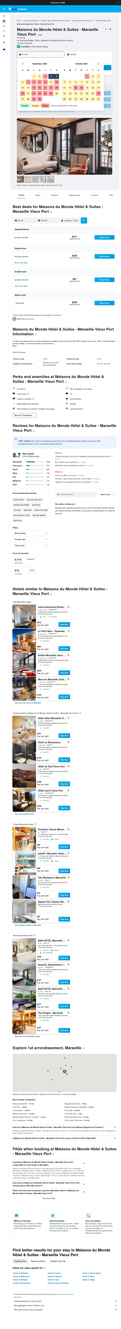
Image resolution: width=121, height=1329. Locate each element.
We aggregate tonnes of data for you (29, 1305)
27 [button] (23, 99)
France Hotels (28, 21)
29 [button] (34, 99)
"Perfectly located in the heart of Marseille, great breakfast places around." (84, 457)
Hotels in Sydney (54, 1276)
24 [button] (45, 93)
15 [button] (34, 87)
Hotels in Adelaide (20, 1273)
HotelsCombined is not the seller (27, 1301)
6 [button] (22, 82)
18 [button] (51, 87)
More (15, 346)
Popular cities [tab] (20, 1261)
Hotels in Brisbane (20, 1279)
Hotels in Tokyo (88, 1279)
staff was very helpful (21, 505)
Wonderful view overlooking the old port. (74, 465)
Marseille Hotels (101, 21)
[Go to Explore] (4, 36)
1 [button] (34, 76)
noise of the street (41, 510)
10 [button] (45, 82)
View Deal (64, 624)
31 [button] (98, 99)
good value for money (22, 515)
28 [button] (28, 99)
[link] (28, 702)
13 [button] (23, 87)
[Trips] (4, 42)
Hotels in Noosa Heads (91, 1273)
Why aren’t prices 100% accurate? (28, 1309)
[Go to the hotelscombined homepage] (18, 9)
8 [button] (34, 82)
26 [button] (57, 93)
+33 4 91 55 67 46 (24, 43)
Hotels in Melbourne (21, 1276)
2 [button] (39, 76)
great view (27, 510)
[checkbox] (24, 561)
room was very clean (34, 499)
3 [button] (45, 76)
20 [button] (23, 93)
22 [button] (34, 93)
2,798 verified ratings (39, 46)
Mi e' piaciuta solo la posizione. (70, 462)
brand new (18, 520)
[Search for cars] (4, 26)
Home (19, 21)
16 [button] (40, 87)
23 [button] (40, 93)
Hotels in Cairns (54, 1273)
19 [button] (57, 87)
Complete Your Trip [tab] (57, 1261)
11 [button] (51, 82)
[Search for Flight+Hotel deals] (4, 31)
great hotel (36, 505)
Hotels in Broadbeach (22, 1283)
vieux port (17, 510)
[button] (118, 2)
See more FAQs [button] (49, 1198)
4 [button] (51, 76)
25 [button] (51, 93)
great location (19, 499)
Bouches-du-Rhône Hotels (80, 21)
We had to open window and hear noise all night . (77, 478)
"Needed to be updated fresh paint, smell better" (77, 482)
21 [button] (28, 93)
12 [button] (57, 82)
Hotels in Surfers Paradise (58, 1283)
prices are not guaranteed (65, 1294)
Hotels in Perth (88, 1276)
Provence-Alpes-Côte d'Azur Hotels (52, 21)
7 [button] (28, 82)
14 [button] (28, 87)
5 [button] (56, 76)
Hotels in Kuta (53, 1279)
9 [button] (39, 82)
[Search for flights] (4, 16)
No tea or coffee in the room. (70, 475)
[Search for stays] (4, 21)
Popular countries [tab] (38, 1261)
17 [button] (45, 87)
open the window (39, 515)
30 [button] (40, 99)
